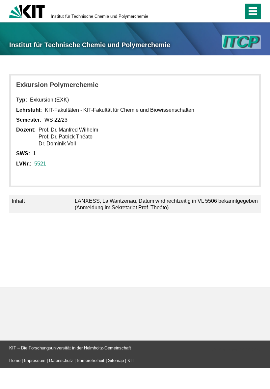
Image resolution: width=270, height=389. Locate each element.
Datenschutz (61, 360)
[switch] (224, 11)
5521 (40, 163)
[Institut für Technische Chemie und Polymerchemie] (241, 42)
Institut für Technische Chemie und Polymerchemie (99, 16)
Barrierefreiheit (90, 360)
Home (14, 360)
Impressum (34, 360)
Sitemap (116, 360)
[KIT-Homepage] (27, 10)
